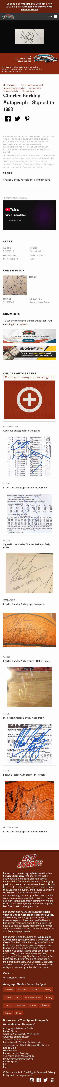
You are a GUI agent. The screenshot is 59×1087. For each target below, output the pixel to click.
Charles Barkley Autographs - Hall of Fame (26, 661)
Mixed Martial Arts (33, 997)
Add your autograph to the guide (30, 377)
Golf (18, 997)
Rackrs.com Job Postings (16, 1053)
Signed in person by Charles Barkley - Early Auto (26, 546)
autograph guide (21, 931)
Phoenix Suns (28, 91)
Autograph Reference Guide (18, 1028)
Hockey (48, 989)
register (23, 324)
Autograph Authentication (14, 88)
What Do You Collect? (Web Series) (21, 1034)
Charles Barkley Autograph (32, 85)
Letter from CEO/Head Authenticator (23, 1042)
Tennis (8, 997)
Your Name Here (10, 426)
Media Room (10, 1050)
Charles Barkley (9, 85)
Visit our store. (41, 967)
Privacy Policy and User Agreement (29, 1074)
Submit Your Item (12, 1039)
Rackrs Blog (9, 1047)
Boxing (33, 1005)
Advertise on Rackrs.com (15, 198)
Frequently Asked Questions (18, 1058)
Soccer (8, 1005)
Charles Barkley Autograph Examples (23, 604)
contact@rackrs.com (14, 977)
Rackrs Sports (10, 1061)
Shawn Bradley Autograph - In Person (24, 774)
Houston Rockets (10, 91)
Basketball (22, 989)
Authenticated (35, 88)
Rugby (8, 1013)
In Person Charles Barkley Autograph (23, 717)
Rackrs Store (10, 1031)
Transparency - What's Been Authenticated (26, 1045)
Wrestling (20, 1005)
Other (18, 1013)
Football (36, 989)
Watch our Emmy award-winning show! (37, 8)
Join (5, 1064)
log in (12, 324)
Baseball (9, 989)
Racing (49, 997)
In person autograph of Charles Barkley (25, 487)
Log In (6, 1067)
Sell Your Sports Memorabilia (19, 1056)
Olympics (45, 1005)
